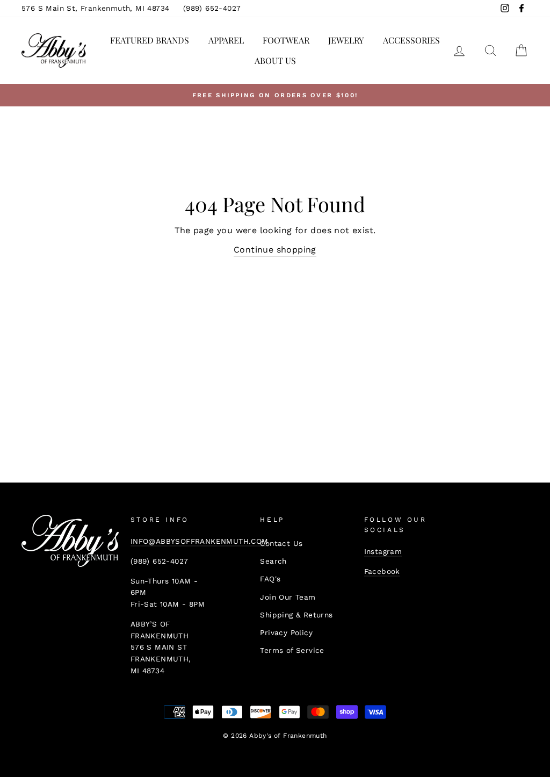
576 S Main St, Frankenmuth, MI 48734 (95, 8)
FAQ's (270, 578)
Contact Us (281, 543)
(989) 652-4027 (212, 8)
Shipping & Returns (296, 614)
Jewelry (346, 40)
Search (273, 561)
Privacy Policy (286, 632)
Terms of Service (292, 650)
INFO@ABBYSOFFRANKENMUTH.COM (200, 541)
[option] (275, 95)
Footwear (286, 40)
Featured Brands (149, 40)
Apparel (226, 40)
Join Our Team (287, 597)
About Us (275, 60)
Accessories (411, 40)
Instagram (383, 551)
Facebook (382, 571)
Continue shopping (275, 249)
